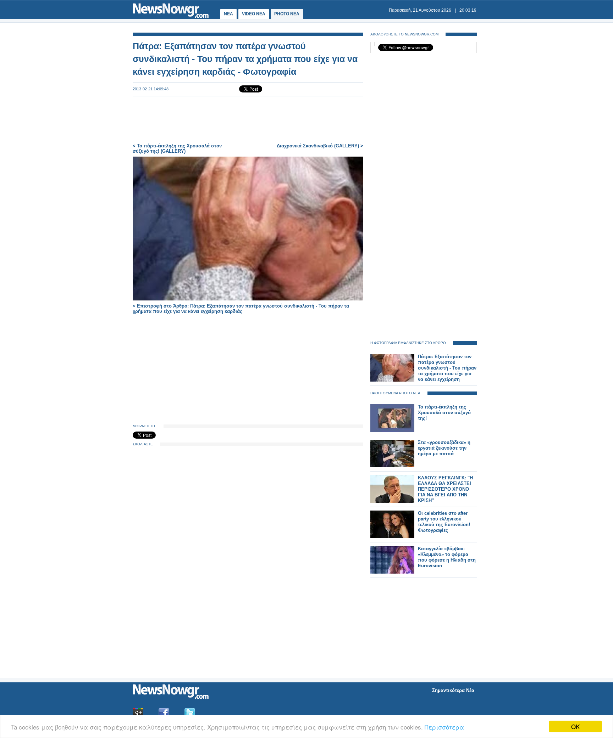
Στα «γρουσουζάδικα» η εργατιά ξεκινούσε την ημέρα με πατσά (444, 448)
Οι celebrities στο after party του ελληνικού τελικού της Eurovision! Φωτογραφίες (444, 522)
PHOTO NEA (286, 13)
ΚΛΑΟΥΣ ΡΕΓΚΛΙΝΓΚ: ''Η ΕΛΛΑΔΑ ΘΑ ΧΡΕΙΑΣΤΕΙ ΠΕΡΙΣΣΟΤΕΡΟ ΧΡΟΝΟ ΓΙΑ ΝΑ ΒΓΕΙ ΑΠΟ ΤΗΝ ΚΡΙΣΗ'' (445, 489)
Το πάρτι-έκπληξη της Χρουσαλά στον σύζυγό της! (444, 412)
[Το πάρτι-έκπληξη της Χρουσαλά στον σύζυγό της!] (392, 430)
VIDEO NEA (253, 13)
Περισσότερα (444, 726)
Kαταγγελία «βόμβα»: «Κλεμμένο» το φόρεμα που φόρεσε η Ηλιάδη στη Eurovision (447, 557)
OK (575, 726)
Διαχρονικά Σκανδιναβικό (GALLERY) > (320, 145)
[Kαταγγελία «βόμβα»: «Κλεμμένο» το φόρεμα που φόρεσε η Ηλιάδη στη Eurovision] (392, 572)
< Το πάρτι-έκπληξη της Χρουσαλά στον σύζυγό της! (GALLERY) (177, 148)
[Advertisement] (248, 119)
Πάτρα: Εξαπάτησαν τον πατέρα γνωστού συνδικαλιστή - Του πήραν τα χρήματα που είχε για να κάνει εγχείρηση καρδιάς (447, 371)
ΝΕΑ (228, 13)
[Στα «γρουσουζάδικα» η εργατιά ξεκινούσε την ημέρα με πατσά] (392, 465)
